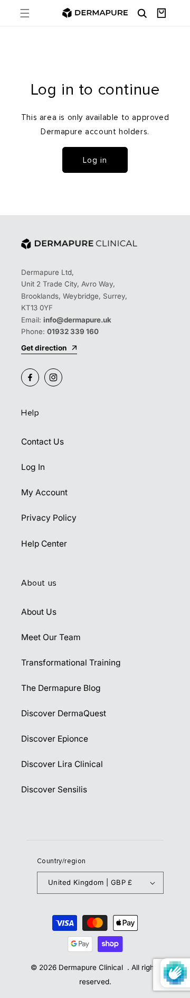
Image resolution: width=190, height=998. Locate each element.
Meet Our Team (51, 637)
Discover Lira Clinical (62, 764)
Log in (95, 160)
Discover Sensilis (54, 789)
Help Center (44, 544)
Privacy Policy (49, 518)
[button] (24, 13)
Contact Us (42, 442)
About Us (38, 612)
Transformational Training (71, 663)
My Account (44, 492)
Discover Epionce (54, 739)
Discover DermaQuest (63, 713)
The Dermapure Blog (61, 688)
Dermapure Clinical (92, 967)
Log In (33, 467)
